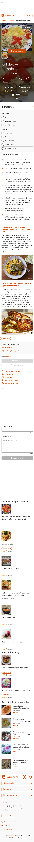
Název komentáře (7, 426)
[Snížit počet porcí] (24, 107)
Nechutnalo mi (18, 365)
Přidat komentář (18, 458)
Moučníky (6, 573)
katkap (16, 725)
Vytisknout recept (10, 374)
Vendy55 (16, 738)
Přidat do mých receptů (10, 371)
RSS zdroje (8, 829)
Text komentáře (7, 436)
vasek (16, 712)
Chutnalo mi (18, 360)
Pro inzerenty (9, 826)
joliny (9, 356)
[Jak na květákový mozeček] (17, 268)
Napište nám (8, 816)
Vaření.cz (4, 20)
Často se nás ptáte (10, 822)
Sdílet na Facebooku (11, 380)
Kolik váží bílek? (8, 347)
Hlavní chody (7, 548)
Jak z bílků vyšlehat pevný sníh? (12, 351)
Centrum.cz (7, 836)
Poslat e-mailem (10, 377)
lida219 (16, 766)
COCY (15, 751)
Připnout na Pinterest (11, 383)
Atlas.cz (17, 836)
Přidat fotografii (18, 51)
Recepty (11, 20)
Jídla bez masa (5, 338)
